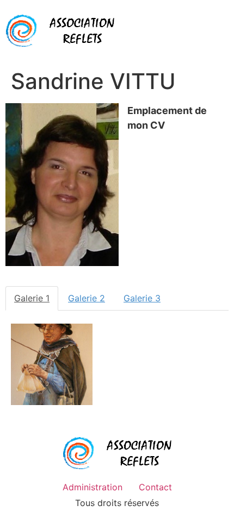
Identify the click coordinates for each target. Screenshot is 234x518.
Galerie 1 (32, 298)
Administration (92, 487)
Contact (155, 487)
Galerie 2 (86, 298)
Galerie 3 (142, 298)
